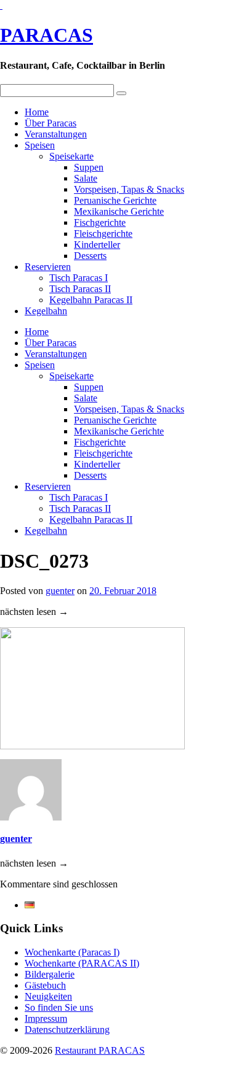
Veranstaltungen (56, 134)
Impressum (46, 1018)
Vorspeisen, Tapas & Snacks (129, 189)
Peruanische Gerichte (115, 200)
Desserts (90, 255)
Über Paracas (50, 123)
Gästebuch (45, 985)
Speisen (40, 145)
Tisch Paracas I (78, 277)
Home (37, 112)
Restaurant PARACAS (100, 1050)
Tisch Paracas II (80, 289)
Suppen (88, 167)
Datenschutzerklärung (67, 1029)
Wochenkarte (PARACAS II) (82, 963)
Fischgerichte (100, 222)
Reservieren (48, 266)
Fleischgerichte (103, 233)
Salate (85, 178)
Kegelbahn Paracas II (90, 300)
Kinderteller (97, 244)
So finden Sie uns (59, 1007)
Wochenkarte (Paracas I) (72, 952)
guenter (60, 590)
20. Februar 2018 (122, 590)
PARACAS (46, 35)
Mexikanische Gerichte (119, 211)
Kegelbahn (46, 311)
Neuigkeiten (48, 996)
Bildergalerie (50, 974)
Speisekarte (71, 156)
